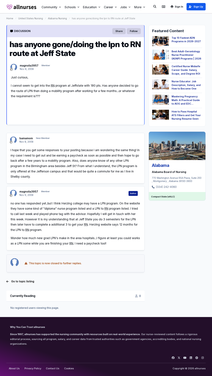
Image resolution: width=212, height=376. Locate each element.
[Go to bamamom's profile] (13, 140)
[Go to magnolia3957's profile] (13, 67)
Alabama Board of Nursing (169, 172)
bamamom (26, 138)
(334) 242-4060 (166, 187)
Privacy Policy (32, 368)
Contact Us (52, 368)
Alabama (160, 165)
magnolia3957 (29, 65)
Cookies (69, 368)
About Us (14, 368)
